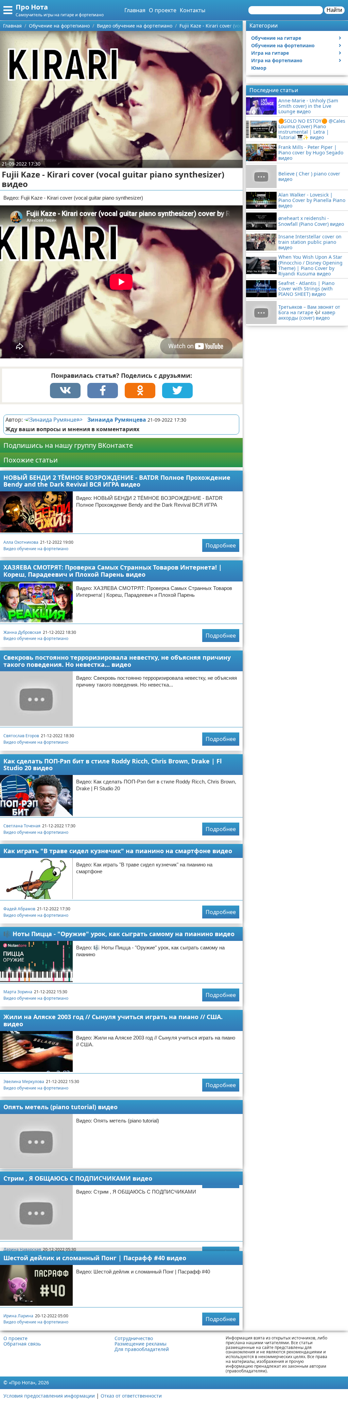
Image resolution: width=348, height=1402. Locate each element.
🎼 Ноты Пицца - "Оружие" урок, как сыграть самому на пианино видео (118, 934)
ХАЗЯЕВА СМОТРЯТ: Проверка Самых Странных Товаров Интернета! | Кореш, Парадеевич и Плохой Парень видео (112, 570)
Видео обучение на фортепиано (35, 549)
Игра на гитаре (270, 53)
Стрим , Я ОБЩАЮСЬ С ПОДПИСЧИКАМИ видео (77, 1178)
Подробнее (221, 545)
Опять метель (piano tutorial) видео (60, 1107)
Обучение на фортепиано (283, 45)
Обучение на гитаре (276, 38)
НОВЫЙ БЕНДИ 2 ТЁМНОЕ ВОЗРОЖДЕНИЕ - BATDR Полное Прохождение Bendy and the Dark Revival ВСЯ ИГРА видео (116, 481)
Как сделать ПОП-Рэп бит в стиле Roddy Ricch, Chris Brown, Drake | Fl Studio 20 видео (112, 764)
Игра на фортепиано (276, 60)
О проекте (162, 10)
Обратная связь (22, 1344)
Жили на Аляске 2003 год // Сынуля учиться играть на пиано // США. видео (113, 1020)
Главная (134, 10)
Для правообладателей (142, 1349)
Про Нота (32, 7)
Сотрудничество (134, 1338)
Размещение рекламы (141, 1344)
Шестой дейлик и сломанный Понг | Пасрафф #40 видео (94, 1258)
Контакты (192, 10)
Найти (334, 10)
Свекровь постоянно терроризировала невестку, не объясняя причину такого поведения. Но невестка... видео (117, 661)
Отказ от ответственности (131, 1395)
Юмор (258, 68)
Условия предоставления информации (49, 1395)
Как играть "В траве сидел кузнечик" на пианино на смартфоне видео (117, 851)
